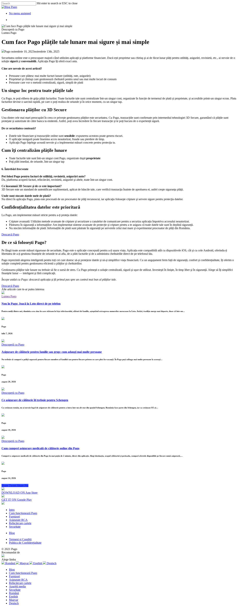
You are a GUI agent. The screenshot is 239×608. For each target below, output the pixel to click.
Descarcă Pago (10, 234)
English (13, 596)
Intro (12, 509)
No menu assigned (20, 13)
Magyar (13, 599)
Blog (12, 533)
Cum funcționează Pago (23, 513)
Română (14, 593)
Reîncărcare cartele (20, 523)
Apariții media (17, 586)
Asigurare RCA (18, 519)
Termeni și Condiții (20, 539)
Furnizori (14, 516)
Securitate (15, 526)
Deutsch (14, 603)
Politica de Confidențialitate (25, 542)
